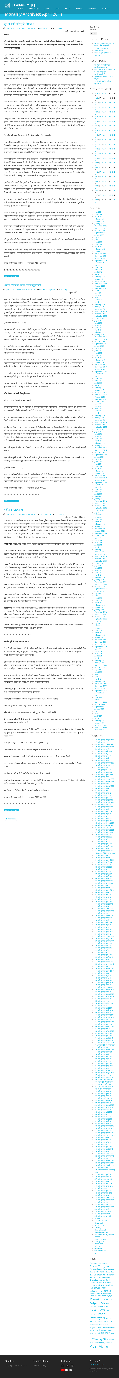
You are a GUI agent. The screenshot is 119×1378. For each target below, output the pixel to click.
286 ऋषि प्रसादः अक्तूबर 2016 (104, 1073)
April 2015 (98, 438)
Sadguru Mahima (99, 1303)
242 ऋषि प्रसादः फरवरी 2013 (103, 973)
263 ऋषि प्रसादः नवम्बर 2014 (103, 1019)
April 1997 (98, 716)
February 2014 (99, 471)
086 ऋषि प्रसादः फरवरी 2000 (103, 788)
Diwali (108, 1280)
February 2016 (99, 415)
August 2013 (99, 485)
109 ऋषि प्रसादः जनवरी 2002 (104, 832)
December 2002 (100, 612)
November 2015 (100, 422)
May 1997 (98, 714)
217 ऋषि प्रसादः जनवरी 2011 (104, 918)
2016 (96, 130)
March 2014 (98, 468)
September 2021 (100, 260)
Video (57, 9)
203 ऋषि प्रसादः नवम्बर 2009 (103, 885)
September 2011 (100, 533)
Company (8, 1365)
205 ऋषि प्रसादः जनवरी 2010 (104, 890)
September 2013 (100, 482)
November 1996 (100, 727)
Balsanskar (99, 1271)
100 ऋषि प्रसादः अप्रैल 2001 (103, 814)
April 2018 (98, 355)
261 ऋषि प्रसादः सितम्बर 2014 (104, 1015)
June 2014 (98, 462)
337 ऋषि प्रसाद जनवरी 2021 (103, 1179)
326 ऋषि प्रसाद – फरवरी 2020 (104, 1165)
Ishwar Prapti (100, 1287)
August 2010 (99, 563)
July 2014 (97, 459)
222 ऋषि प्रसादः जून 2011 (103, 929)
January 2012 (99, 526)
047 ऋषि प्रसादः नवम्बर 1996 (103, 742)
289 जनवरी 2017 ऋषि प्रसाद (103, 1079)
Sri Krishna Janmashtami (103, 1330)
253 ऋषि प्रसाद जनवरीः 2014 (104, 996)
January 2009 (99, 607)
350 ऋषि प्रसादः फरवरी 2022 (103, 1209)
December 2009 (100, 582)
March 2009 (98, 603)
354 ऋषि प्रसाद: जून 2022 (103, 1211)
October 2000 (99, 667)
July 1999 (97, 695)
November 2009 (100, 584)
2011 (96, 153)
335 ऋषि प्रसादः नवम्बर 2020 (103, 1177)
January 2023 (99, 223)
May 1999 (98, 700)
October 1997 (99, 704)
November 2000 (100, 665)
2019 (96, 116)
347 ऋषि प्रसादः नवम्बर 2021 (103, 1202)
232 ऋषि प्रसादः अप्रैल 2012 (103, 950)
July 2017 (97, 376)
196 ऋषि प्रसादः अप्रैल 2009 (103, 869)
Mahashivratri (95, 1291)
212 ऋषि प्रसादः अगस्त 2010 (103, 906)
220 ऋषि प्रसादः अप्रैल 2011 (26, 28)
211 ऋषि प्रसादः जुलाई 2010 (103, 904)
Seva (102, 1310)
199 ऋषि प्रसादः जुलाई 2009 (103, 876)
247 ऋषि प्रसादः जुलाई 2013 (103, 982)
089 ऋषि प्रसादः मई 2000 (102, 795)
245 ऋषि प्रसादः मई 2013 (102, 978)
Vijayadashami (108, 1343)
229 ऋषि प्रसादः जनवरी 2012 (104, 943)
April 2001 (98, 656)
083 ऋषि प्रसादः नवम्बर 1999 (103, 784)
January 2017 (99, 390)
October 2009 (99, 586)
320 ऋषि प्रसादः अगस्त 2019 (103, 1151)
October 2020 (99, 286)
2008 (96, 167)
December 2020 (100, 281)
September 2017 (100, 371)
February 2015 (99, 443)
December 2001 (100, 640)
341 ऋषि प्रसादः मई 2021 (102, 1188)
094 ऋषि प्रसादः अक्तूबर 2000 (104, 802)
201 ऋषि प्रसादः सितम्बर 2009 (104, 881)
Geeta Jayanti (94, 1285)
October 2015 (99, 425)
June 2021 (98, 267)
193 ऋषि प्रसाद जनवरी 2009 (103, 862)
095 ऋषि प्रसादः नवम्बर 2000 (103, 804)
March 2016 (98, 413)
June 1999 (98, 697)
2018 (96, 121)
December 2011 (100, 529)
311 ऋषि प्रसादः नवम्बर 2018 (103, 1130)
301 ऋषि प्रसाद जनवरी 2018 (103, 1107)
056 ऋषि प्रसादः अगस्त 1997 (103, 760)
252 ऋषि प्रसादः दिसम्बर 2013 (104, 994)
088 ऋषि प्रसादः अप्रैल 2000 (103, 793)
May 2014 (98, 464)
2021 (96, 107)
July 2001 (97, 649)
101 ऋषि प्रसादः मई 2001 (102, 816)
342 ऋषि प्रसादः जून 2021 (103, 1190)
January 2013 (99, 499)
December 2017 (100, 364)
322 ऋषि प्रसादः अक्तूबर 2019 (104, 1156)
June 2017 (98, 378)
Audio (46, 9)
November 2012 (100, 503)
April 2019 (98, 327)
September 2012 (100, 508)
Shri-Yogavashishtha (99, 1326)
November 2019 (100, 311)
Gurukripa (58, 28)
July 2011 (97, 538)
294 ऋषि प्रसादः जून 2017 (103, 1091)
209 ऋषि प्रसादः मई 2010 (102, 899)
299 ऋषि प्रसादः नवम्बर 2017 (103, 1103)
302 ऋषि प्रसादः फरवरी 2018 (103, 1110)
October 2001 (99, 644)
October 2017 (99, 369)
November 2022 (100, 228)
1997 (96, 195)
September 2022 (100, 233)
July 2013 (97, 487)
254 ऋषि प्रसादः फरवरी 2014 (103, 999)
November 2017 (100, 367)
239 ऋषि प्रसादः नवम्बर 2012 (103, 966)
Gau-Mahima (106, 1282)
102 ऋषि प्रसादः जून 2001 (103, 818)
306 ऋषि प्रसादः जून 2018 (103, 1119)
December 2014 (100, 448)
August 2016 (99, 401)
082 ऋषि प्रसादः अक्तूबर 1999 (104, 781)
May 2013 (98, 492)
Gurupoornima (106, 1285)
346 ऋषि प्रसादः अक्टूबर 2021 (104, 1200)
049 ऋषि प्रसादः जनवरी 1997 (104, 747)
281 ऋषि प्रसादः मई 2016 (102, 1061)
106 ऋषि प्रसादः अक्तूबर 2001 (104, 825)
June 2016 (98, 406)
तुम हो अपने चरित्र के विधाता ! (19, 24)
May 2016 (98, 408)
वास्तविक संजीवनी (99, 74)
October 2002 (99, 616)
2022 (96, 102)
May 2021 (98, 270)
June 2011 (98, 540)
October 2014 (99, 452)
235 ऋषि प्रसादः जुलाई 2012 (103, 957)
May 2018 (98, 353)
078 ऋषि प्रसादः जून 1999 (103, 772)
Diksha (103, 1280)
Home (20, 9)
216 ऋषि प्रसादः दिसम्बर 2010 (104, 915)
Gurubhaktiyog (99, 1223)
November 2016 (100, 394)
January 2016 (99, 418)
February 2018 (99, 360)
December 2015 (100, 420)
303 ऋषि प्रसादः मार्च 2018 (103, 1112)
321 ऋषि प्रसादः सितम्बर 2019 (104, 1153)
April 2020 (98, 300)
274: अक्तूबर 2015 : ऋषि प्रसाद (104, 1045)
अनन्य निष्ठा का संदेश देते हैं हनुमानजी (22, 285)
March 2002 (98, 633)
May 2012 (98, 517)
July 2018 (97, 348)
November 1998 (100, 702)
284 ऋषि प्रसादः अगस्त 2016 (103, 1068)
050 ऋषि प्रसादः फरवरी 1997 (103, 749)
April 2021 (98, 272)
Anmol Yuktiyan (99, 1266)
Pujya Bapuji (34, 9)
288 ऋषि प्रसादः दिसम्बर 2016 (104, 1077)
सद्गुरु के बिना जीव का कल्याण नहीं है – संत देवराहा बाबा (104, 70)
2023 (96, 98)
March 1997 (98, 718)
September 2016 (100, 399)
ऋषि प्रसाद (97, 1246)
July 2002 (97, 623)
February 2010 (99, 577)
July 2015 (97, 431)
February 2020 (99, 304)
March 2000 (98, 679)
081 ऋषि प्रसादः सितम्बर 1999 (104, 779)
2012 (96, 149)
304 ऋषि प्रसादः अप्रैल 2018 (103, 1114)
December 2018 (100, 337)
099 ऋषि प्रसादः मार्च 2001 (103, 811)
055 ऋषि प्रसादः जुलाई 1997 (103, 758)
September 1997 (100, 707)
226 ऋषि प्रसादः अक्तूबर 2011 (104, 938)
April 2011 (98, 545)
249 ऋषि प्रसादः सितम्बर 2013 (104, 987)
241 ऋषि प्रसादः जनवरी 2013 (104, 971)
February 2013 (99, 496)
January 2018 (99, 362)
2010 (96, 158)
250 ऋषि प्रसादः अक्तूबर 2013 (104, 989)
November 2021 (100, 256)
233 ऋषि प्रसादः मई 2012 (102, 952)
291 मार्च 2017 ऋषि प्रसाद (102, 1084)
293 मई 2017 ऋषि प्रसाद (102, 1089)
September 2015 (100, 427)
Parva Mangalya (106, 1296)
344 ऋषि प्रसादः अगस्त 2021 (103, 1195)
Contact (17, 1365)
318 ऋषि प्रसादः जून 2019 (103, 1147)
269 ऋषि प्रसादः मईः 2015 (103, 1033)
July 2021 (97, 265)
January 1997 (99, 723)
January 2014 (99, 473)
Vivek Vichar (99, 1346)
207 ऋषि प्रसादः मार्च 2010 (103, 895)
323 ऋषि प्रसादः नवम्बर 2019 (103, 1158)
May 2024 (98, 212)
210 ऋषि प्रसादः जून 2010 (103, 901)
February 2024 (99, 219)
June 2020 (98, 295)
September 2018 (100, 344)
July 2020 (97, 293)
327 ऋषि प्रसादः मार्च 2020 (103, 1167)
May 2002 (98, 628)
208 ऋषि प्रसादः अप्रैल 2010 (103, 897)
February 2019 (99, 332)
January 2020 (99, 307)
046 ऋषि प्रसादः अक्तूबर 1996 (104, 740)
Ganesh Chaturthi (100, 1221)
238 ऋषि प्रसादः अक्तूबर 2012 (104, 964)
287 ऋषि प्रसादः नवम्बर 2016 (103, 1075)
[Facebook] (62, 1365)
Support (24, 1365)
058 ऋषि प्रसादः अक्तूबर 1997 (104, 765)
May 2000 (98, 674)
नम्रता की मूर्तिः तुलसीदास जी (102, 53)
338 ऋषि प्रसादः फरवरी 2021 (103, 1181)
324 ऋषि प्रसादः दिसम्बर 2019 (104, 1160)
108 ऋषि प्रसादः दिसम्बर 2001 (104, 830)
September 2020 (100, 288)
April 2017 (98, 383)
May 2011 (98, 542)
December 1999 (100, 683)
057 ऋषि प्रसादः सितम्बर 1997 (104, 763)
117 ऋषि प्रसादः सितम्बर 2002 (104, 851)
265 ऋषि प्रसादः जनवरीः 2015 (104, 1024)
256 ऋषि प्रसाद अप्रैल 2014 (103, 1003)
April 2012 (98, 519)
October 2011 (99, 531)
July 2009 (97, 593)
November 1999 (100, 686)
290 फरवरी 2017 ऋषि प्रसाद (103, 1082)
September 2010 (100, 561)
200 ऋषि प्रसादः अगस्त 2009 (103, 878)
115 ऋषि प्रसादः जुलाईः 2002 (104, 846)
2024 (96, 93)
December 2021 (100, 253)
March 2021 (98, 274)
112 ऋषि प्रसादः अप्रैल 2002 (103, 839)
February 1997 (99, 720)
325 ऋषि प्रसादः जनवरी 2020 (104, 1163)
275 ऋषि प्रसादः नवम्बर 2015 (103, 1047)
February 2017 (99, 388)
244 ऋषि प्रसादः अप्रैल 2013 (103, 975)
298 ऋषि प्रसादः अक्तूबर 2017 (104, 1100)
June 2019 (98, 323)
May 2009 (98, 598)
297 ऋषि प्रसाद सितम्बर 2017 (104, 1098)
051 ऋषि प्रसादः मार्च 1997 (103, 751)
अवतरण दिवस (98, 1244)
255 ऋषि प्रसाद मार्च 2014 (102, 1001)
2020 (96, 112)
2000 (96, 181)
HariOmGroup (96, 1364)
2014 (96, 139)
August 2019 (99, 318)
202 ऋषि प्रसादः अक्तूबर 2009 (104, 883)
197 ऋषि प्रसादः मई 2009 (102, 871)
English (97, 1218)
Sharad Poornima (101, 1232)
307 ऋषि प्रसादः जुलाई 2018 (103, 1121)
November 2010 (100, 556)
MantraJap (106, 1290)
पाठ (95, 1253)
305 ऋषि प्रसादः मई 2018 (102, 1116)
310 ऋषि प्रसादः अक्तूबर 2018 (104, 1128)
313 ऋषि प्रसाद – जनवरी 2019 (104, 1135)
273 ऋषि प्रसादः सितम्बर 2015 (104, 1043)
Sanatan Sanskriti (96, 1307)
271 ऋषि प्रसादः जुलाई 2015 (103, 1038)
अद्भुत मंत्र (97, 55)
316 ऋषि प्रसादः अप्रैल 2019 (103, 1142)
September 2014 (100, 455)
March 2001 (98, 658)
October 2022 (99, 230)
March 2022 (98, 247)
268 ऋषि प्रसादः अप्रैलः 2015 (104, 1031)
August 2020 (99, 290)
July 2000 (97, 670)
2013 (96, 144)
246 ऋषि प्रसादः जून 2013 (103, 980)
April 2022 (98, 244)
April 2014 (98, 466)
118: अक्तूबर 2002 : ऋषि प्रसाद (104, 853)
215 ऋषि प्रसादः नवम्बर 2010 (103, 913)
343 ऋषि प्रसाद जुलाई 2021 (103, 1193)
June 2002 (98, 626)
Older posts (11, 819)
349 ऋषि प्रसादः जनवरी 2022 (104, 1207)
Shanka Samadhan (101, 1230)
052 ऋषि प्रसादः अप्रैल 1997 (103, 754)
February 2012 (99, 524)
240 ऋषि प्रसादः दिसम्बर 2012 (104, 969)
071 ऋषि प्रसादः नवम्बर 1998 (103, 767)
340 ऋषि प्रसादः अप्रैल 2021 (103, 1186)
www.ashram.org (39, 1365)
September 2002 (100, 619)
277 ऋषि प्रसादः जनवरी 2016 (104, 1052)
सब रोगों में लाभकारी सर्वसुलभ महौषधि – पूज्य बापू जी (102, 66)
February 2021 (99, 277)
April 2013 (98, 494)
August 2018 (99, 346)
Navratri (109, 1293)
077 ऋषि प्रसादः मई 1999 (102, 770)
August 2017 (99, 374)
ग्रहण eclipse (98, 1248)
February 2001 (99, 660)
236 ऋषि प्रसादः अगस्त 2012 (103, 959)
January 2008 (99, 609)
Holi (91, 1288)
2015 (96, 135)
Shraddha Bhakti (97, 1324)
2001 (96, 176)
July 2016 (97, 404)
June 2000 (98, 672)
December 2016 (100, 392)
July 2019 (97, 321)
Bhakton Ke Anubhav (104, 1274)
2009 (96, 163)
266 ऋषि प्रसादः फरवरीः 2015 (104, 1026)
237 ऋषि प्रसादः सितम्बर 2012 (104, 962)
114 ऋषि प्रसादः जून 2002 (103, 844)
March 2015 (98, 441)
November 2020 (100, 284)
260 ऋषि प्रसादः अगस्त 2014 (103, 1012)
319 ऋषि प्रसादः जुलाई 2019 (103, 1149)
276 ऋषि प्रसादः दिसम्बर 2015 (104, 1049)
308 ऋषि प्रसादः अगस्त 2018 (103, 1123)
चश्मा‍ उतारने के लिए (100, 1251)
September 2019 (100, 316)
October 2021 (99, 258)
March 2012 (98, 522)
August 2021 (99, 263)
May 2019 (98, 325)
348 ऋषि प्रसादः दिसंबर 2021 (103, 1204)
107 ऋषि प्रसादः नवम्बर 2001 (103, 827)
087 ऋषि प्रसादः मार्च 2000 (103, 791)
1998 (96, 190)
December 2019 (100, 309)
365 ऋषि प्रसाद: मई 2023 (102, 1216)
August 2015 (99, 429)
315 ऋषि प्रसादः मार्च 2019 (103, 1140)
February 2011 (99, 549)
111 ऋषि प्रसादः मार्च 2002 (103, 837)
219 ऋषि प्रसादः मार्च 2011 (103, 922)
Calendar (105, 9)
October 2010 (99, 559)
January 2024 (99, 221)
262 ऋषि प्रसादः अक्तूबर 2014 (104, 1017)
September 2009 (100, 589)
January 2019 (99, 334)
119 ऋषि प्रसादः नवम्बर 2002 (103, 855)
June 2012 (98, 515)
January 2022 (99, 251)
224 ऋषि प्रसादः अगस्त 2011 (103, 934)
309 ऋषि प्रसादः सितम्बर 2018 (104, 1126)
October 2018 (99, 341)
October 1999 (99, 688)
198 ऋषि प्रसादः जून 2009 (103, 874)
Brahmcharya (44, 28)
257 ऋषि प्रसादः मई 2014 (102, 1006)
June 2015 (98, 434)
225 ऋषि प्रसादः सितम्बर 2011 (104, 936)
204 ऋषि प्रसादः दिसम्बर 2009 (104, 888)
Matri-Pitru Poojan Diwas (98, 1293)
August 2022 (99, 235)
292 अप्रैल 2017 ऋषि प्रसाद (103, 1086)
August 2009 (99, 591)
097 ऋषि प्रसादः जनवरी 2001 (104, 807)
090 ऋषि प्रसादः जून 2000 (103, 797)
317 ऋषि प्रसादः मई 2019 (102, 1144)
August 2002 (99, 621)
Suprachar (104, 1332)
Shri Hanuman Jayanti (47, 289)
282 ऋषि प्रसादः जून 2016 (103, 1063)
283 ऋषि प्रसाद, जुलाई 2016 (103, 1066)
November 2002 (100, 614)
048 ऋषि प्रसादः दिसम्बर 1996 (104, 744)
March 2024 (98, 216)
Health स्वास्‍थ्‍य (99, 1225)
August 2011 (99, 536)
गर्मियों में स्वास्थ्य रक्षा (14, 510)
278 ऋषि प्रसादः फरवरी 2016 (103, 1054)
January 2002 (99, 637)
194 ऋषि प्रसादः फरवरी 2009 (103, 864)
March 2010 (98, 575)
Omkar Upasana (95, 1296)
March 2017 (98, 385)
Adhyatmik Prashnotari (98, 1263)
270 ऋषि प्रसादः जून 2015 (103, 1036)
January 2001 (99, 663)
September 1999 (100, 690)
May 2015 (98, 436)
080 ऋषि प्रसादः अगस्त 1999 (103, 777)
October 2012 (99, 505)
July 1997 (97, 711)
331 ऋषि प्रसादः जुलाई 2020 (103, 1174)
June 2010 (98, 568)
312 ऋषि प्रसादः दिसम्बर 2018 (104, 1133)
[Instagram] (72, 1365)
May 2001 (98, 653)
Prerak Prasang (101, 1299)
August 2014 (99, 457)
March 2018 (98, 357)
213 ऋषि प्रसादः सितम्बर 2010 (104, 908)
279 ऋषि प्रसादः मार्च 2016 (103, 1056)
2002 (96, 172)
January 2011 (99, 552)
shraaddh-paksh (105, 1321)
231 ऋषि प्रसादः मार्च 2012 (103, 948)
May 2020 (98, 297)
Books (67, 9)
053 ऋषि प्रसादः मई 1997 (102, 756)
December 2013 (100, 475)
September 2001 (100, 646)
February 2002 (99, 635)
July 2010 (97, 566)
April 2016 (98, 411)
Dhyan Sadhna (95, 1280)
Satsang (97, 1227)
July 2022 (97, 237)
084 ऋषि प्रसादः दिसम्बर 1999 (104, 786)
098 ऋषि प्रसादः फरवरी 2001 (103, 809)
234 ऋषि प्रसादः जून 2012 (103, 955)
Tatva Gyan (98, 1339)
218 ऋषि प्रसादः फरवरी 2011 (103, 920)
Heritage (92, 9)
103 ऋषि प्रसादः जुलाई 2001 (103, 821)
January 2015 (99, 445)
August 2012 (99, 510)
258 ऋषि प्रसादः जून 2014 (103, 1008)
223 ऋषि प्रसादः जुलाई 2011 (103, 932)
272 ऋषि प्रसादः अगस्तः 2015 (104, 1040)
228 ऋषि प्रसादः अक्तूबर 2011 (104, 941)
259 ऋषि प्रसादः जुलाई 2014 (103, 1010)
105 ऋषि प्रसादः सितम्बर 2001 (104, 823)
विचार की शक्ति (98, 50)
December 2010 (100, 554)
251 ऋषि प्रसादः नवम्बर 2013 (103, 992)
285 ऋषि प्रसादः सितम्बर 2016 (104, 1070)
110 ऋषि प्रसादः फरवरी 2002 (103, 834)
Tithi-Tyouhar (99, 1241)
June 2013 (98, 489)
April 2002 (98, 630)
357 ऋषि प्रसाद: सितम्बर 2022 (104, 1214)
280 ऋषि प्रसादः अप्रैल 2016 (103, 1059)
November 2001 (100, 642)
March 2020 (98, 302)
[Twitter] (67, 1365)
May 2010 (98, 570)
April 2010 (98, 572)
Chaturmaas (106, 1278)
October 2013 (99, 480)
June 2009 (98, 596)
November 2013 (100, 478)
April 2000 (98, 677)
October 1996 (99, 730)
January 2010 (99, 579)
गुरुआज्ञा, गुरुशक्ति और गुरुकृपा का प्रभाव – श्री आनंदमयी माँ (104, 44)
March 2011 (98, 547)
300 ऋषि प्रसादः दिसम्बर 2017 (104, 1105)
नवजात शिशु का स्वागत (101, 48)
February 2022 (99, 249)
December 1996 (100, 725)
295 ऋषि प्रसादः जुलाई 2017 (103, 1093)
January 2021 (99, 279)
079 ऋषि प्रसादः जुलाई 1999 (103, 774)
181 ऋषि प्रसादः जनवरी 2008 (104, 860)
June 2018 (98, 351)
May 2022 (98, 242)
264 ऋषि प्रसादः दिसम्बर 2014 (104, 1022)
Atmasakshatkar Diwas (98, 1269)
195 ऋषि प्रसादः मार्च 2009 (103, 867)
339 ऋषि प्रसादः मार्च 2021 (103, 1184)
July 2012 (97, 512)
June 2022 (98, 240)
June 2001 (98, 651)
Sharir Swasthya (45, 514)
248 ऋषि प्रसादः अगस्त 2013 (103, 985)
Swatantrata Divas (101, 1239)
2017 (96, 126)
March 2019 (98, 330)
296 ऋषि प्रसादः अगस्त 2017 (103, 1096)
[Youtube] (66, 1370)
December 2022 (100, 226)
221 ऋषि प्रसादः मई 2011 (102, 927)
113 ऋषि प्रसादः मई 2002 (102, 841)
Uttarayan (98, 1342)
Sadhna (79, 9)
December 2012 (100, 501)
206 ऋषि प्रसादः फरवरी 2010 (103, 892)
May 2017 (98, 381)
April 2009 (98, 600)
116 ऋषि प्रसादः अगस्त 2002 (103, 848)
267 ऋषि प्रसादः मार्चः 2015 (103, 1029)
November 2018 (100, 339)
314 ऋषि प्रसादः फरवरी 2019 (103, 1137)
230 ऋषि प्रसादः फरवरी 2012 (103, 945)
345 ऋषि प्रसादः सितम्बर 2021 (104, 1197)
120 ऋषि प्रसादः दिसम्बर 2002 (104, 858)
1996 (96, 200)
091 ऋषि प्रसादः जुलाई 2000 (103, 800)
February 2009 (99, 605)
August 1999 (99, 693)
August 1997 (99, 709)
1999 (96, 186)
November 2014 (100, 450)
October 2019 (99, 314)
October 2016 (99, 397)
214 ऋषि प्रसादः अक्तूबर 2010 (104, 911)
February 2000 (99, 681)
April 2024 (98, 214)
